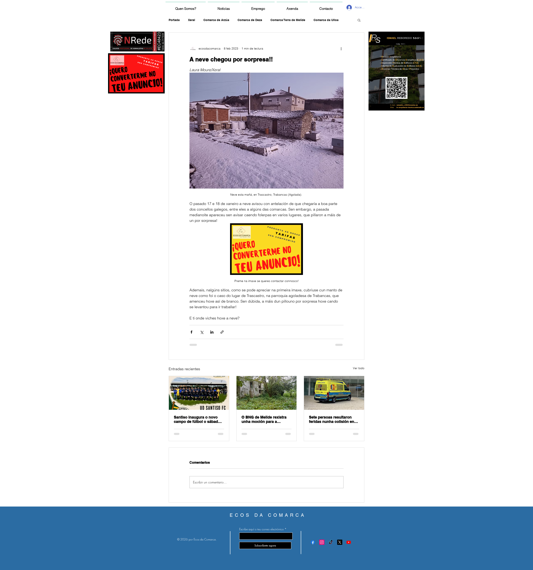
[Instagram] (321, 542)
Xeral (191, 20)
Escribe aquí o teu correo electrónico (261, 529)
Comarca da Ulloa (326, 20)
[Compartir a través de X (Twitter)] (202, 332)
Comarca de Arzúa (216, 20)
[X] (339, 542)
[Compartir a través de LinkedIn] (212, 332)
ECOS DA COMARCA (268, 515)
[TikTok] (330, 542)
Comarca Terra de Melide (287, 20)
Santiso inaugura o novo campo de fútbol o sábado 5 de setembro (198, 419)
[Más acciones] (341, 48)
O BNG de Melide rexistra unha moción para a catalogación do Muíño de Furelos (265, 419)
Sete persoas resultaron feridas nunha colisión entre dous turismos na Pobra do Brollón (334, 419)
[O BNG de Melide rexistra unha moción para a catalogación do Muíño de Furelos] (267, 393)
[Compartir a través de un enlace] (222, 332)
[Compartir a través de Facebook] (191, 332)
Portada (174, 20)
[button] (359, 20)
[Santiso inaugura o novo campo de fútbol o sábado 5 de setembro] (199, 393)
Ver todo (358, 368)
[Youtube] (348, 542)
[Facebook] (312, 542)
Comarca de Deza (250, 20)
